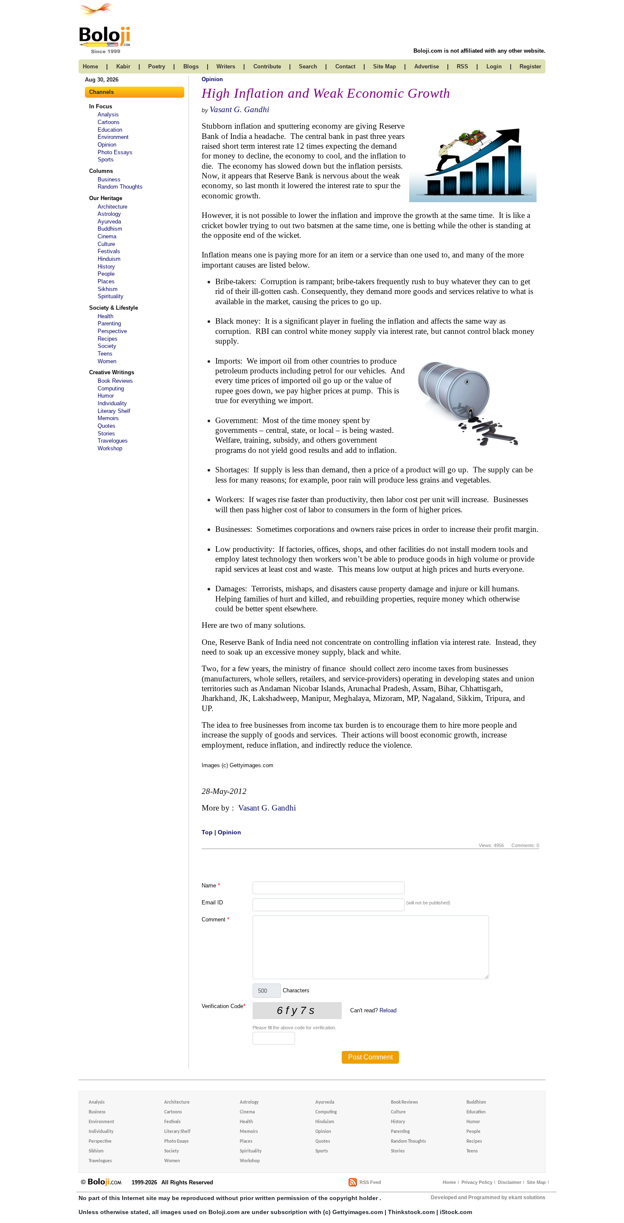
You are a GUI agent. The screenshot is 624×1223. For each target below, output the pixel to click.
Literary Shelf (114, 411)
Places (106, 281)
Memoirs (108, 418)
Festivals (109, 251)
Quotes (106, 426)
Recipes (108, 339)
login (494, 66)
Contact (345, 66)
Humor (106, 396)
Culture (106, 244)
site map (384, 66)
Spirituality (111, 296)
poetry (156, 66)
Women (107, 361)
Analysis (108, 114)
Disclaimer (509, 1182)
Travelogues (113, 441)
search (308, 66)
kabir (123, 66)
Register (530, 66)
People (106, 274)
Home (449, 1182)
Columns (101, 171)
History (106, 266)
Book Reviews (115, 381)
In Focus (100, 106)
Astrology (109, 214)
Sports (106, 159)
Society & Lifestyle (113, 308)
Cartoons (109, 122)
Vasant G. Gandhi (239, 109)
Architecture (112, 206)
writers (225, 66)
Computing (111, 388)
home (90, 66)
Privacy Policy (476, 1182)
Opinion (107, 144)
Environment (113, 137)
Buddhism (110, 229)
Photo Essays (115, 152)
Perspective (112, 331)
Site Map (536, 1182)
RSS (462, 66)
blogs (191, 66)
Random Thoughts (120, 187)
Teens (105, 353)
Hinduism (109, 259)
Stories (106, 433)
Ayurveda (109, 221)
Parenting (109, 323)
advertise (426, 66)
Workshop (110, 448)
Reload (387, 1010)
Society (107, 346)
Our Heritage (105, 198)
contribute (267, 66)
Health (105, 316)
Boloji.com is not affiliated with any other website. (479, 51)
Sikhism (108, 289)
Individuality (112, 403)
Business (109, 179)
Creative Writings (111, 372)
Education (110, 130)
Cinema (107, 236)
